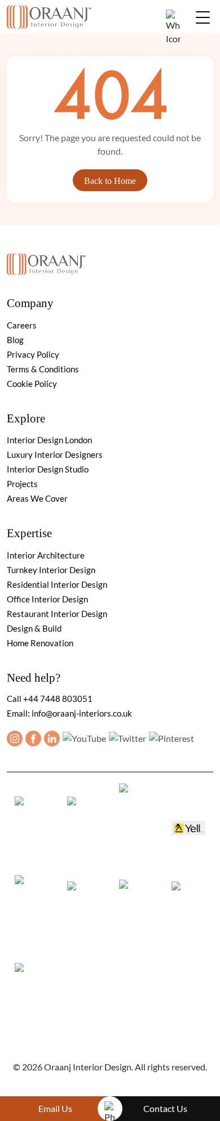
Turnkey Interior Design (51, 570)
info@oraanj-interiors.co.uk (82, 713)
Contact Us (165, 1108)
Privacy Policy (33, 354)
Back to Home (110, 181)
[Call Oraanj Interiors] (110, 1108)
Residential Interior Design (57, 584)
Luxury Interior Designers (55, 454)
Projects (22, 484)
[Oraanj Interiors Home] (49, 15)
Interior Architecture (46, 555)
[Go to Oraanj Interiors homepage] (46, 261)
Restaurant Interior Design (57, 614)
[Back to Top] (166, 1082)
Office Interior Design (47, 599)
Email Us (55, 1108)
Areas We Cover (37, 498)
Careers (22, 325)
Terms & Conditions (43, 369)
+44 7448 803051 (58, 699)
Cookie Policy (32, 384)
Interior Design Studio (48, 469)
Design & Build (34, 628)
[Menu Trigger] (202, 16)
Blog (15, 340)
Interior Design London (49, 440)
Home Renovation (40, 643)
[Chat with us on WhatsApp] (173, 28)
